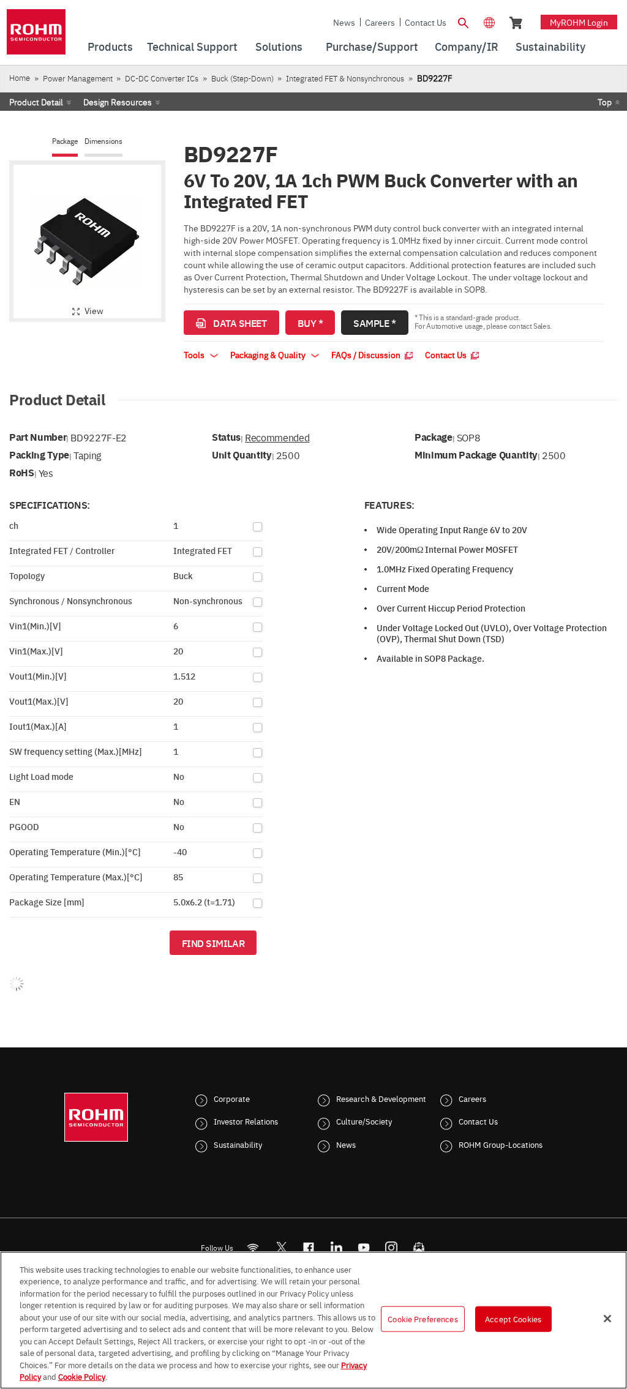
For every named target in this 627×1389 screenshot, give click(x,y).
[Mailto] (419, 1247)
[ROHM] (36, 35)
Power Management (78, 78)
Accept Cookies (513, 1318)
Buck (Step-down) (242, 78)
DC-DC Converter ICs (161, 78)
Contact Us (425, 22)
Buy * (310, 322)
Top (605, 101)
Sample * (374, 322)
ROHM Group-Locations (501, 1144)
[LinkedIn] (336, 1247)
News (344, 22)
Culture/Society (364, 1120)
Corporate (232, 1098)
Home (19, 77)
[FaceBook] (309, 1247)
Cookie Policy (81, 1376)
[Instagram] (391, 1247)
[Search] (463, 21)
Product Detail (36, 101)
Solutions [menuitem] (278, 46)
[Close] (607, 1318)
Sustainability (238, 1144)
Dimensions (103, 141)
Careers (380, 22)
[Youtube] (364, 1247)
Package (65, 141)
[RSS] (253, 1247)
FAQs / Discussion (366, 354)
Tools (195, 354)
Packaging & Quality (268, 354)
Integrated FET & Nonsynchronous (345, 78)
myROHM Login (579, 22)
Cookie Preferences (422, 1318)
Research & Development (381, 1098)
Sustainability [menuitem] (550, 46)
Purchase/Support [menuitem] (372, 46)
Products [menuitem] (110, 46)
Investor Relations (246, 1120)
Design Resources (117, 101)
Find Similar (213, 942)
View (93, 310)
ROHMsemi (281, 1247)
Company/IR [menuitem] (466, 46)
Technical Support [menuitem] (192, 46)
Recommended (277, 437)
